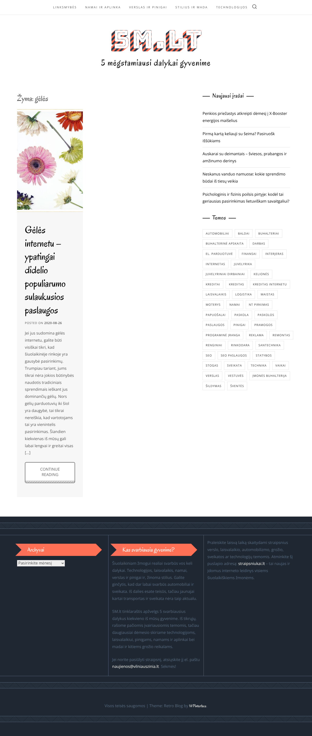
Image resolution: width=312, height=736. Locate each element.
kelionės (261, 274)
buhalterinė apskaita (225, 243)
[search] (254, 7)
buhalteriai (268, 233)
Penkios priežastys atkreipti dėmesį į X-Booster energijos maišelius (245, 117)
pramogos (263, 325)
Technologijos (232, 7)
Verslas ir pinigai (148, 7)
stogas (212, 365)
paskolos (266, 315)
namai (234, 305)
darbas (259, 243)
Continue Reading (50, 471)
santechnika (270, 345)
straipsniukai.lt (251, 563)
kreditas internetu (270, 284)
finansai (249, 254)
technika (259, 365)
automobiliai (217, 233)
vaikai (280, 365)
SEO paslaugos (234, 355)
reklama (256, 335)
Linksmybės (65, 7)
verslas (212, 376)
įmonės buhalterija (270, 376)
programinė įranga (223, 335)
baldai (243, 233)
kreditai (213, 284)
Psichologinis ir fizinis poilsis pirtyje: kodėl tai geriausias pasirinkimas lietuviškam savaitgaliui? (246, 198)
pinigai (240, 325)
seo (209, 355)
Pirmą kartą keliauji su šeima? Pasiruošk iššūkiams (239, 137)
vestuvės (236, 376)
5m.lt (155, 39)
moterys (213, 305)
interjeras (274, 254)
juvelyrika (243, 264)
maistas (267, 294)
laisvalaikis (216, 294)
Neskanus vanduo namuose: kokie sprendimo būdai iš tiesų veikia (244, 177)
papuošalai (215, 315)
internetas (215, 264)
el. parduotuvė (219, 254)
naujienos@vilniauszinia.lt (135, 666)
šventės (237, 386)
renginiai (214, 345)
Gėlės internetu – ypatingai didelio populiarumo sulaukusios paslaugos (45, 270)
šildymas (214, 386)
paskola (241, 315)
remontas (281, 335)
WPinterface (197, 706)
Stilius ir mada (192, 7)
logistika (243, 294)
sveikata (234, 365)
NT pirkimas (259, 305)
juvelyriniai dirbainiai (225, 274)
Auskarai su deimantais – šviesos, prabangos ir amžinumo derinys (245, 157)
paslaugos (215, 325)
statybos (264, 355)
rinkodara (240, 345)
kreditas (236, 284)
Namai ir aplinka (103, 7)
